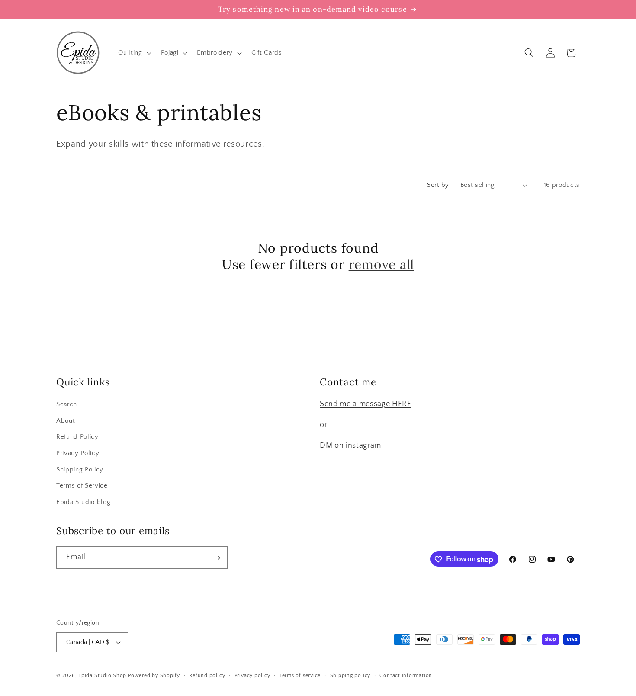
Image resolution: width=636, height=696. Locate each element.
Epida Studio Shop (102, 675)
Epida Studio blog (83, 502)
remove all (381, 265)
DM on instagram (350, 446)
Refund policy (207, 675)
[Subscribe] (216, 558)
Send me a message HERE (365, 404)
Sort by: (439, 185)
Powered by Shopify (154, 675)
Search (66, 404)
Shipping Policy (79, 469)
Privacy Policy (77, 453)
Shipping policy (350, 675)
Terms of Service (82, 486)
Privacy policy (252, 675)
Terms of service (300, 675)
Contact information (405, 675)
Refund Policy (77, 437)
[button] (133, 53)
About (65, 420)
